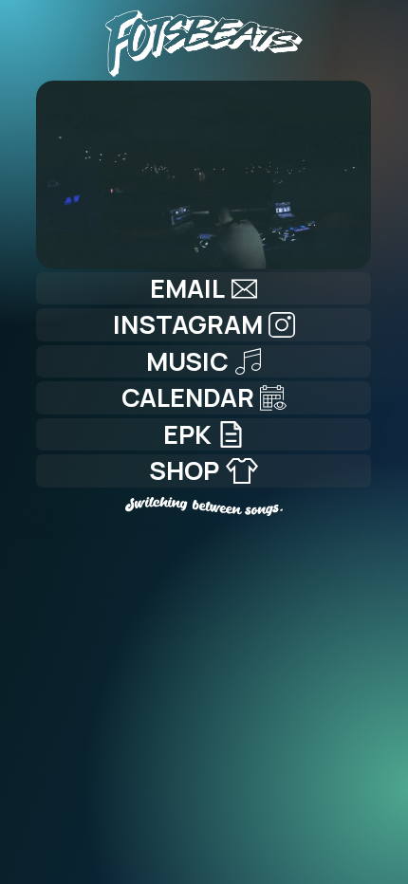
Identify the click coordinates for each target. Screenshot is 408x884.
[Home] (204, 38)
